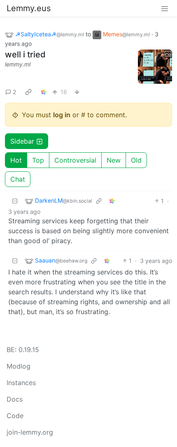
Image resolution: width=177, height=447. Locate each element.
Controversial (75, 160)
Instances (21, 382)
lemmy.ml (17, 64)
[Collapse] (14, 200)
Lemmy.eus (29, 8)
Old (136, 160)
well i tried (25, 54)
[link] (28, 91)
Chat (17, 179)
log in (61, 115)
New (114, 160)
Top (38, 160)
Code (15, 416)
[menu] (164, 8)
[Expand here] (155, 67)
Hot (16, 160)
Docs (15, 399)
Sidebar (22, 141)
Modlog (18, 366)
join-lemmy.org (30, 432)
